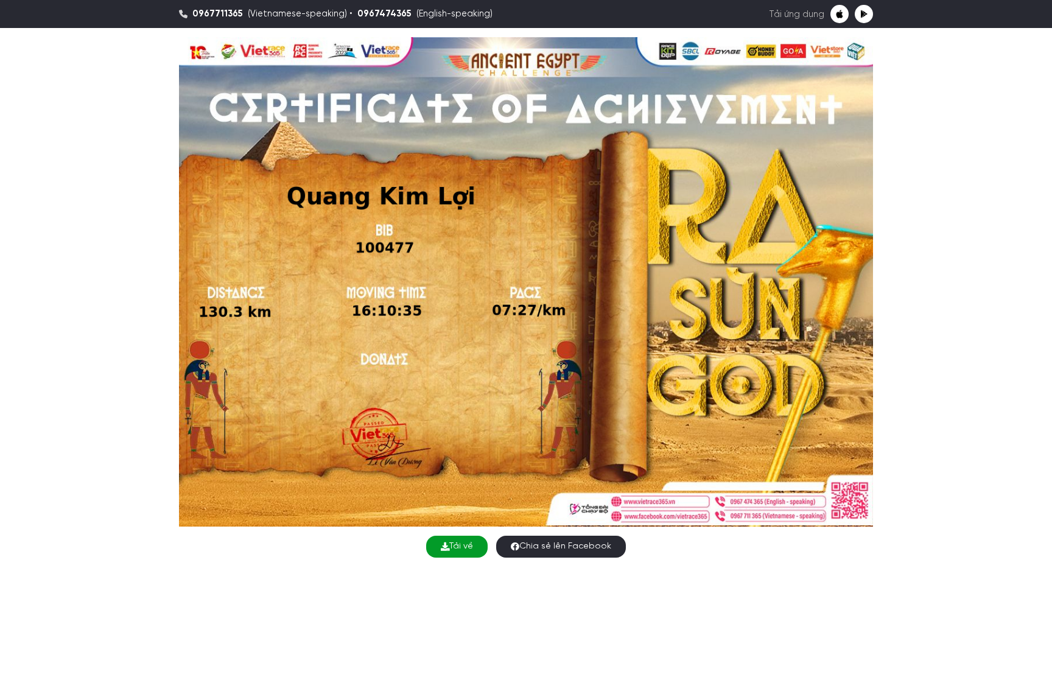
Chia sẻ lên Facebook (565, 546)
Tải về (461, 546)
